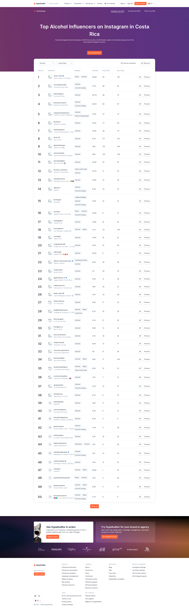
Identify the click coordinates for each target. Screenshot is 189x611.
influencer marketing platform (69, 530)
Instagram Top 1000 (117, 11)
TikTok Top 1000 (149, 11)
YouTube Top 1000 (134, 11)
